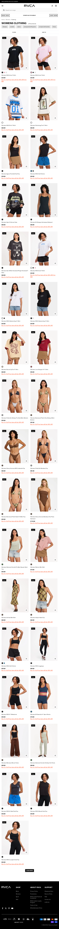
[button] (2, 6)
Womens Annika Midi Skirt (9, 617)
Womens (18, 894)
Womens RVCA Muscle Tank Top (38, 811)
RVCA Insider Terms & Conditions (36, 897)
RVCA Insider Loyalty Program (35, 901)
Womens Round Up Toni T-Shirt (10, 369)
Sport (17, 896)
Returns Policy (48, 894)
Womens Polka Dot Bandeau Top (39, 468)
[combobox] (31, 10)
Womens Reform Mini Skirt (37, 567)
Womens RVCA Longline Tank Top (10, 859)
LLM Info (47, 902)
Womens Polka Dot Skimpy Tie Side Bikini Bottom (15, 418)
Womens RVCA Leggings (37, 666)
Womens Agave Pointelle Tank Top (11, 174)
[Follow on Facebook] (3, 908)
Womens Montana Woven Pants (10, 763)
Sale (17, 899)
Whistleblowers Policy (36, 908)
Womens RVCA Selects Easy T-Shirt (11, 321)
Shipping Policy (49, 891)
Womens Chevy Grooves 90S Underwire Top (13, 468)
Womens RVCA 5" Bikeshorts (9, 714)
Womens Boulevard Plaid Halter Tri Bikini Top (13, 516)
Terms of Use (33, 905)
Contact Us (48, 899)
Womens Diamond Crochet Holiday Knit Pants (42, 763)
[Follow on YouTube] (12, 908)
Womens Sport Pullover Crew (9, 222)
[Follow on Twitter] (6, 908)
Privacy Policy (34, 891)
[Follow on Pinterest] (9, 908)
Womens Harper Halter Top (37, 617)
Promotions (33, 894)
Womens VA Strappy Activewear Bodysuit (41, 222)
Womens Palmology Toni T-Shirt (38, 125)
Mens (17, 891)
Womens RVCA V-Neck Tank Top (10, 811)
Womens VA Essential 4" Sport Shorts (40, 714)
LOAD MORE (29, 870)
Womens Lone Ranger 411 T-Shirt (39, 369)
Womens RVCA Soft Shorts (37, 174)
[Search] (3, 10)
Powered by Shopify (53, 925)
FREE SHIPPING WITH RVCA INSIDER (10, 1)
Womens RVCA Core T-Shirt (9, 75)
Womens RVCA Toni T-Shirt (9, 125)
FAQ (46, 896)
